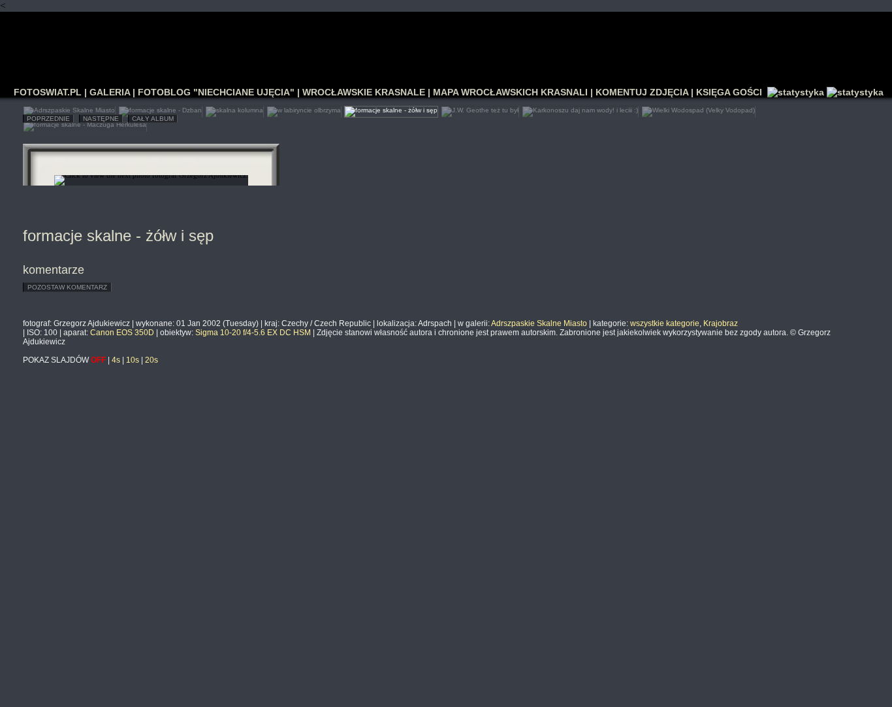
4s (116, 360)
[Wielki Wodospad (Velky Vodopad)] (698, 108)
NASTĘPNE (101, 118)
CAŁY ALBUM (153, 118)
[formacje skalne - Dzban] (160, 108)
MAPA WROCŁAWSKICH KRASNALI (510, 92)
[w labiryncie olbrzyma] (304, 108)
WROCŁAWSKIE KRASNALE (363, 92)
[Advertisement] (446, 43)
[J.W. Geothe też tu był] (480, 108)
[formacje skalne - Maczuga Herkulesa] (85, 123)
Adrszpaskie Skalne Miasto (539, 323)
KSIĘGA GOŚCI (729, 92)
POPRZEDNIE (48, 118)
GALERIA (109, 92)
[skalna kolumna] (234, 108)
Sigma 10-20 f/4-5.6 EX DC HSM (253, 332)
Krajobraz (720, 323)
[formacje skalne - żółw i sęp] (391, 108)
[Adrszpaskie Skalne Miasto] (69, 108)
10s (132, 360)
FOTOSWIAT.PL (48, 92)
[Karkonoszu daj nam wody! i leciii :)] (580, 108)
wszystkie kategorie (664, 323)
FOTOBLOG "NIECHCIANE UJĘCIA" (216, 92)
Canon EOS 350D (122, 332)
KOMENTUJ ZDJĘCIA (642, 92)
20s (151, 360)
